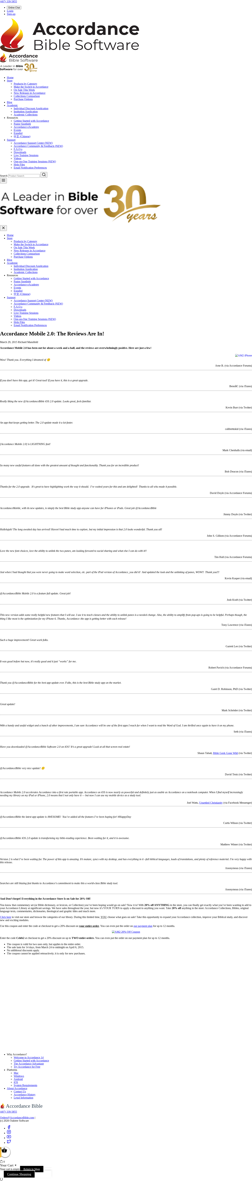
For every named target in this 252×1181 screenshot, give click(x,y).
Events (17, 130)
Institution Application (26, 111)
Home (10, 77)
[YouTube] (9, 1137)
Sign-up (11, 14)
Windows (19, 1076)
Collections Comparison (27, 96)
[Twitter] (9, 1142)
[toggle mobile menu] (3, 180)
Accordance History (24, 1094)
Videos (17, 158)
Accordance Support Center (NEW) (33, 142)
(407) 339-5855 (8, 1)
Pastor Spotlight (22, 123)
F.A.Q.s (18, 149)
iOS (16, 1082)
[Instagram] (9, 1133)
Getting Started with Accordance (31, 120)
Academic (12, 105)
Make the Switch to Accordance (31, 86)
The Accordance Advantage (29, 1063)
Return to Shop (31, 1169)
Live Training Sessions (26, 155)
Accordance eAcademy (26, 126)
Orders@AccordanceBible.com (17, 1117)
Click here (5, 917)
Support (11, 139)
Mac (16, 1072)
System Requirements (25, 1085)
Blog (9, 102)
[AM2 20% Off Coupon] (126, 931)
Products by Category (25, 83)
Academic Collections (26, 114)
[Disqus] (126, 1006)
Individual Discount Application (31, 108)
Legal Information (23, 1097)
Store (10, 80)
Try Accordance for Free (27, 1066)
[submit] (43, 175)
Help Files (19, 164)
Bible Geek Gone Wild (225, 753)
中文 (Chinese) (22, 136)
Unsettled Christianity (211, 802)
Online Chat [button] (14, 7)
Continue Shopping (19, 1174)
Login (10, 10)
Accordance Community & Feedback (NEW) (38, 146)
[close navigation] (3, 228)
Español (18, 133)
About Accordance (17, 1088)
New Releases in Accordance (29, 93)
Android (18, 1079)
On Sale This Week (24, 89)
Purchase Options (23, 99)
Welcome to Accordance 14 (29, 1057)
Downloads (20, 152)
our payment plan (143, 926)
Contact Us (20, 1091)
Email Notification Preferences (30, 167)
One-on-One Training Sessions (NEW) (35, 161)
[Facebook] (9, 1128)
